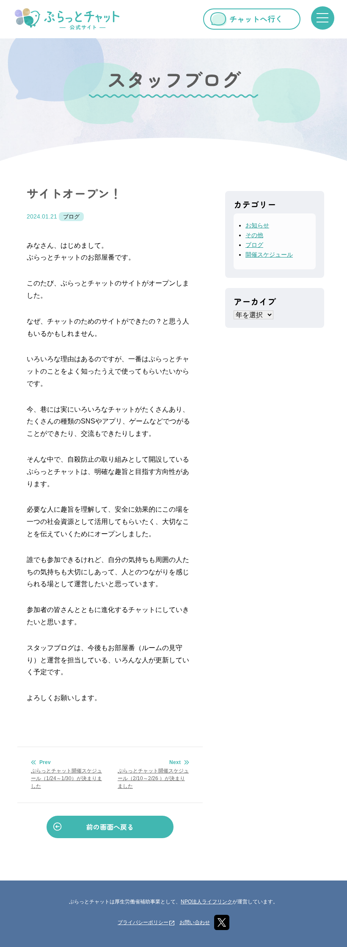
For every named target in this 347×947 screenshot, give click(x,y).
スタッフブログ (173, 79)
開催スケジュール (269, 254)
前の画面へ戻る (110, 827)
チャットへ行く (256, 18)
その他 (254, 235)
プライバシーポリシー (143, 922)
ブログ (71, 216)
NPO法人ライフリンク (206, 902)
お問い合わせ (194, 922)
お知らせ (257, 225)
